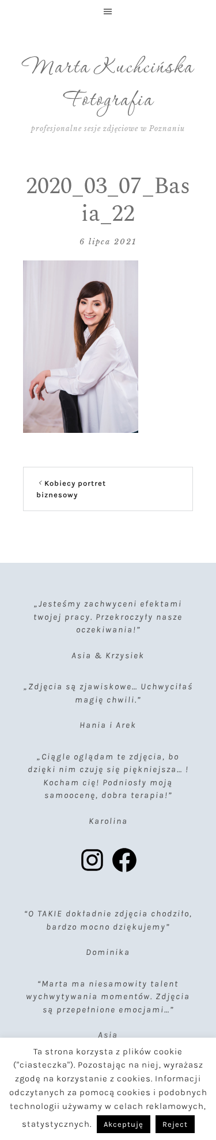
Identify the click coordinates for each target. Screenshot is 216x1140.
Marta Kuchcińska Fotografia (108, 84)
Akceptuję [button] (123, 1124)
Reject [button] (175, 1124)
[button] (108, 11)
